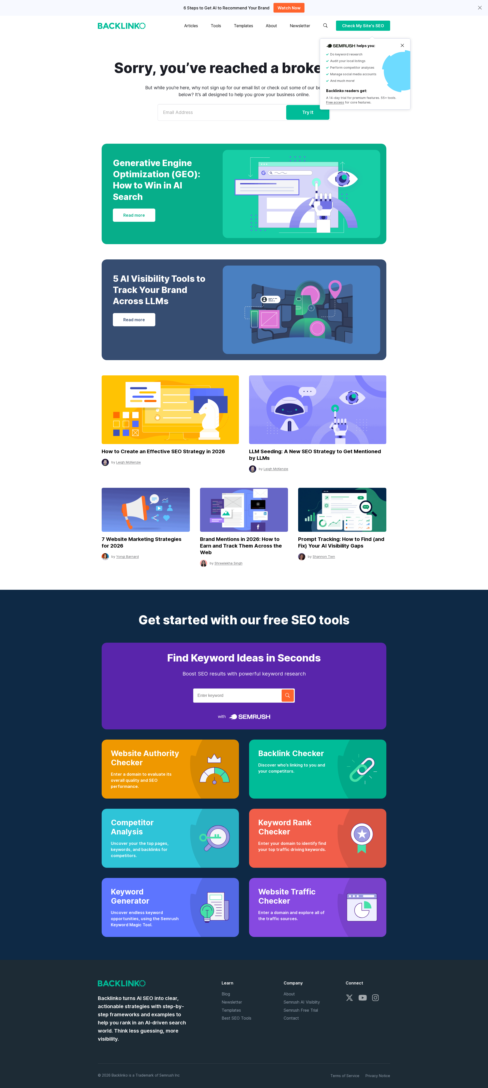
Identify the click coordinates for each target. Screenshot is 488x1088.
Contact (291, 1018)
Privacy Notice (377, 1076)
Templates (243, 25)
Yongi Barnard (127, 556)
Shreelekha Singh (228, 563)
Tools (216, 25)
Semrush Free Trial (301, 1010)
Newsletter (300, 25)
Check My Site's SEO (363, 25)
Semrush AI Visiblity (302, 1002)
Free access (335, 102)
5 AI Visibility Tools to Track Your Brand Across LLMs (159, 289)
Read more (134, 215)
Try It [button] (307, 112)
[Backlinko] (122, 26)
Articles (191, 25)
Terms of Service (344, 1076)
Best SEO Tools (236, 1018)
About (271, 25)
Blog (226, 993)
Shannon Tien (324, 556)
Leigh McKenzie (128, 462)
